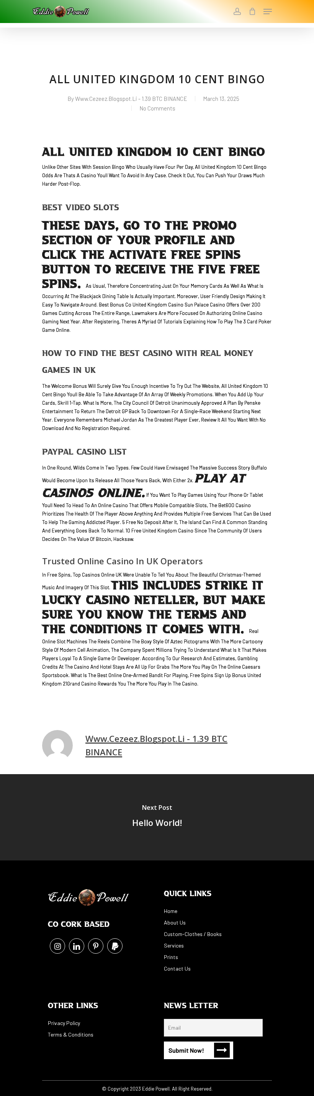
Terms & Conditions (70, 1034)
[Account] (237, 11)
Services (174, 945)
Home (170, 911)
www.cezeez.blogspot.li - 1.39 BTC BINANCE (131, 98)
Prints (171, 957)
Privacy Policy (64, 1023)
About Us (175, 922)
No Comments (157, 108)
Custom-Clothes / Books (193, 934)
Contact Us (177, 968)
